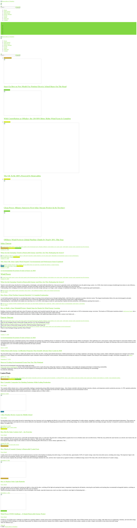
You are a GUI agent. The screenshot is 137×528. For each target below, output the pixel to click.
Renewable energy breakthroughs (9, 367)
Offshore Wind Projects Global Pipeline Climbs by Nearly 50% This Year (34, 240)
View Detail (4, 385)
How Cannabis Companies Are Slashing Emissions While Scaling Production (26, 382)
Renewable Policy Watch (7, 257)
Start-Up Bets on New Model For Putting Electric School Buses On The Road (35, 87)
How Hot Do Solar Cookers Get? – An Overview (16, 432)
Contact (6, 20)
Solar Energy (7, 11)
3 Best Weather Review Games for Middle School (16, 29)
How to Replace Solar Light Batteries (13, 481)
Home (5, 10)
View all (3, 525)
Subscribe (6, 18)
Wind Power (7, 13)
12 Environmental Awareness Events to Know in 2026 (17, 25)
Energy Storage (8, 14)
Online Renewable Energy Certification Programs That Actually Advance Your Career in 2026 (27, 27)
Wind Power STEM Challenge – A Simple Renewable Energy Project (23, 514)
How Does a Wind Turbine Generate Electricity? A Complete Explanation (24, 295)
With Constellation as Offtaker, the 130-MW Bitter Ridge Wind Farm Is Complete (37, 119)
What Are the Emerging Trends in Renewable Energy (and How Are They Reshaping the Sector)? (32, 253)
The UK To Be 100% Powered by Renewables (22, 176)
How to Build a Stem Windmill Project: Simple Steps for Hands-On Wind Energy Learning (30, 308)
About (5, 17)
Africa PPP (6, 32)
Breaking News (4, 22)
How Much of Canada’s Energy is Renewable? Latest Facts (20, 449)
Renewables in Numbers (11, 526)
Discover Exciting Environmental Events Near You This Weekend (20, 28)
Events (5, 15)
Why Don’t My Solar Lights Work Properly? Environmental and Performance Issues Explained (32, 261)
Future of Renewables (9, 31)
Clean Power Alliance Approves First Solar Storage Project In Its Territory (34, 208)
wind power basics (128, 311)
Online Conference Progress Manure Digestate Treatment (18, 34)
